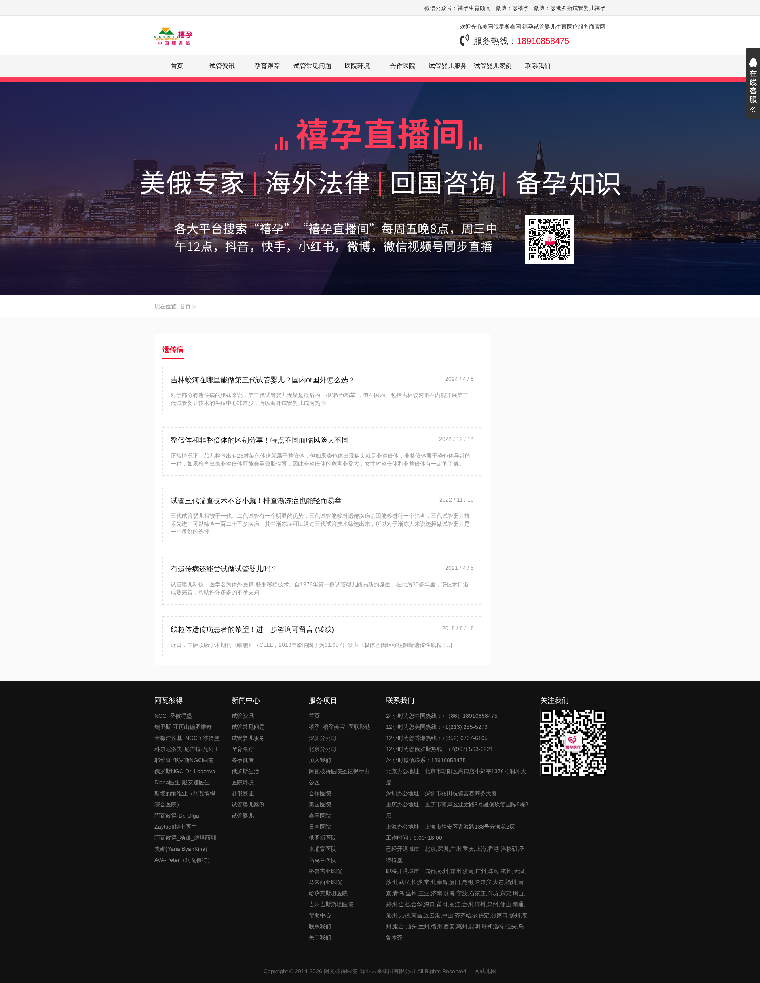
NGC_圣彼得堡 (173, 716)
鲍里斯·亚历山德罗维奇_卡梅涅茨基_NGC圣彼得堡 (187, 732)
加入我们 (320, 760)
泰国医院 (320, 815)
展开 (753, 86)
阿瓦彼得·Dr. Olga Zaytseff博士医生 (176, 821)
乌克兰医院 (322, 860)
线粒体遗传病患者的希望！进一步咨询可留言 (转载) (252, 629)
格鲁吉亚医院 (325, 871)
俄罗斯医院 (322, 838)
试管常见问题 (312, 66)
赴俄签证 (243, 793)
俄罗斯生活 (245, 771)
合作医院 (402, 66)
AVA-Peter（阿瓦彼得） (183, 860)
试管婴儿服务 (448, 66)
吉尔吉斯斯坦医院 (331, 904)
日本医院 (320, 826)
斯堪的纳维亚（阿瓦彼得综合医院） (184, 799)
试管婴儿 (243, 815)
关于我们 (320, 937)
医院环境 (357, 66)
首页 (177, 66)
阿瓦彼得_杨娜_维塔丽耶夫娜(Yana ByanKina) (185, 843)
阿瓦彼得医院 (340, 971)
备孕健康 (243, 760)
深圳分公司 (322, 738)
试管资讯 (222, 66)
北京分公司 (322, 749)
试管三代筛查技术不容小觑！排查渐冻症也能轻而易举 (256, 501)
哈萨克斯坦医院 (328, 893)
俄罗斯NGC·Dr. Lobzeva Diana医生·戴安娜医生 (184, 776)
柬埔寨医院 (322, 849)
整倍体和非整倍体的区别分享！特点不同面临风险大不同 (260, 440)
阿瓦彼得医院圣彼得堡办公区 (339, 776)
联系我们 (538, 66)
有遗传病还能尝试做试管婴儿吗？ (224, 569)
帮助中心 (320, 915)
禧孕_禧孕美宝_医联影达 (339, 727)
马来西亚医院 (325, 882)
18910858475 (543, 41)
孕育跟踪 (267, 66)
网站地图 (485, 971)
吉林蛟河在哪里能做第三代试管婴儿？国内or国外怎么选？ (263, 380)
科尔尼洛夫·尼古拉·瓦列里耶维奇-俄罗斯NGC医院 (186, 754)
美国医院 (320, 804)
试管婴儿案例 (493, 66)
